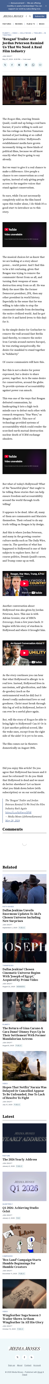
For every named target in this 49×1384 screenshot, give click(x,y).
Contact (27, 1365)
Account (37, 1365)
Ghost (39, 1372)
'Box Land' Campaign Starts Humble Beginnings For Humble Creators (22, 1263)
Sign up (11, 1365)
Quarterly (8, 1204)
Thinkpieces (8, 965)
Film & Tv (31, 24)
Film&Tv (6, 33)
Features (7, 24)
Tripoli (24, 1375)
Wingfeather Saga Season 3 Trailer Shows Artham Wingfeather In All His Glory (23, 1318)
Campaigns (8, 1256)
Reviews (19, 24)
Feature (6, 1156)
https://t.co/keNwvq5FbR (18, 812)
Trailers (38, 33)
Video (15, 33)
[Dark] (27, 16)
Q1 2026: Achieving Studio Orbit (21, 1209)
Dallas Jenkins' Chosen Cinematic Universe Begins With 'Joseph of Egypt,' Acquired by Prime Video (21, 974)
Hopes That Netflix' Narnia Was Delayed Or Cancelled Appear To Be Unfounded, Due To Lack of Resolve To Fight (24, 1092)
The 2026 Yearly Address (20, 1159)
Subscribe (39, 16)
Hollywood (25, 33)
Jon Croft (7, 56)
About (19, 1365)
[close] (46, 6)
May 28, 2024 (12, 820)
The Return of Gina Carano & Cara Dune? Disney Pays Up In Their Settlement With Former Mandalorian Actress (24, 1033)
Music (42, 24)
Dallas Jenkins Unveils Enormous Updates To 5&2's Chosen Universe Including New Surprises (22, 916)
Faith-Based (8, 907)
